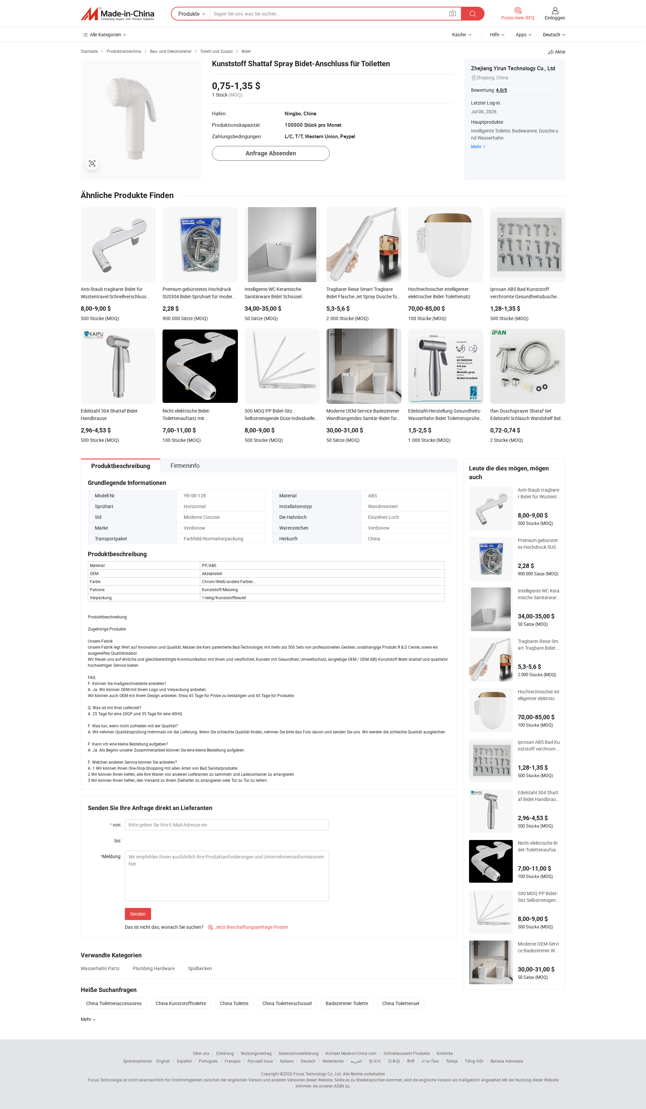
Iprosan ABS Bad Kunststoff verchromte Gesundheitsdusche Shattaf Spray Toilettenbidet (539, 745)
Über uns (201, 1053)
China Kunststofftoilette (181, 1003)
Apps (521, 34)
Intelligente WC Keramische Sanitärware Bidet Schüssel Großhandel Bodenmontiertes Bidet (539, 594)
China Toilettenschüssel (287, 1003)
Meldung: (110, 856)
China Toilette (234, 1003)
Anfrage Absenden (271, 153)
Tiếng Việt (474, 1061)
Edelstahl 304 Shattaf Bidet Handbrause (538, 796)
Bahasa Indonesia (507, 1061)
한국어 (375, 1061)
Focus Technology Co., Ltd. (317, 1073)
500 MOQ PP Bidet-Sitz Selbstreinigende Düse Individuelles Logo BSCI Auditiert (538, 897)
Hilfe (494, 34)
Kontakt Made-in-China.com (351, 1053)
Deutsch (308, 1061)
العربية (356, 1061)
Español (184, 1061)
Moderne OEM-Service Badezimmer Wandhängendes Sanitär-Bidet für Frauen (538, 947)
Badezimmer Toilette (347, 1003)
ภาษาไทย (430, 1061)
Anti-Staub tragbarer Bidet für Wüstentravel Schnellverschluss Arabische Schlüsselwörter (539, 493)
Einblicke (445, 1053)
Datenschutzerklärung (299, 1053)
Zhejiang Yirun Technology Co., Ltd (513, 68)
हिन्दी (411, 1061)
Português (208, 1061)
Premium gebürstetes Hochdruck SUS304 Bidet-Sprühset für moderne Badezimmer (538, 543)
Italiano (287, 1061)
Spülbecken (200, 968)
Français (233, 1061)
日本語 (394, 1061)
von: (115, 824)
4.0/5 (501, 90)
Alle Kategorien (105, 34)
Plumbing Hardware (154, 968)
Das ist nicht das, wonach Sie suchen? (164, 927)
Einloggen (555, 17)
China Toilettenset (401, 1003)
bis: (117, 840)
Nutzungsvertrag (256, 1053)
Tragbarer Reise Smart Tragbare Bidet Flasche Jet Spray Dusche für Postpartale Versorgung (538, 644)
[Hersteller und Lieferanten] (117, 14)
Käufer (459, 34)
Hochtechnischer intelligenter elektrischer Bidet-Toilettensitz (539, 695)
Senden (138, 914)
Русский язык (260, 1061)
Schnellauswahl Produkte (407, 1053)
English (163, 1061)
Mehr (476, 146)
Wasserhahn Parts (100, 968)
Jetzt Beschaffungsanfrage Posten (248, 927)
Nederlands (333, 1061)
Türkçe (452, 1061)
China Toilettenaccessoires (114, 1003)
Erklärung (225, 1053)
